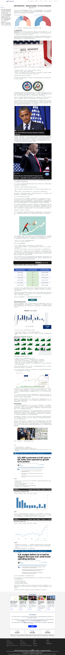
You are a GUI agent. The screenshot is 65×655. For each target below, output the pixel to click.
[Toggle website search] (59, 1)
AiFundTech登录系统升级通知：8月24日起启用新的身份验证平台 (6, 15)
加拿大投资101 (35, 643)
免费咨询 (32, 626)
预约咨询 (32, 299)
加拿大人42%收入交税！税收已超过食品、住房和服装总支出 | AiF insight (50, 602)
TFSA (32, 620)
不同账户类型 (38, 620)
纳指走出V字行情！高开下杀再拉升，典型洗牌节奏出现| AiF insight (6, 23)
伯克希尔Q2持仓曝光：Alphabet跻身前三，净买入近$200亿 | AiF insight (32, 602)
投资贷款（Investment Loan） (28, 622)
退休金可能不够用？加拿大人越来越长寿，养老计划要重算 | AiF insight (23, 602)
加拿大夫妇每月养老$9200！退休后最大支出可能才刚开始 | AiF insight (41, 602)
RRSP (34, 620)
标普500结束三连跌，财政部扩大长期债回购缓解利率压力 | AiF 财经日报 (6, 19)
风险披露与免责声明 (49, 643)
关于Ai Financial (35, 645)
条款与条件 (47, 641)
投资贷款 (47, 632)
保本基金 (23, 620)
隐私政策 (47, 640)
